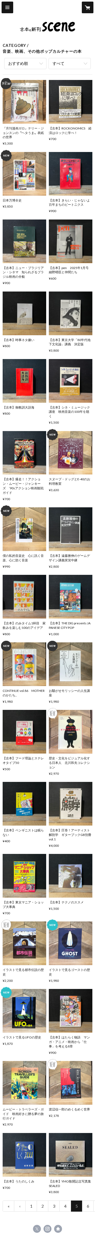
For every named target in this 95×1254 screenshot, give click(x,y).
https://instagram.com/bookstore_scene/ (47, 1229)
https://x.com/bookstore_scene (37, 1229)
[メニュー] (7, 7)
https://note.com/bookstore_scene (58, 1229)
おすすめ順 (18, 63)
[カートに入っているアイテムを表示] (87, 7)
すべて (58, 63)
